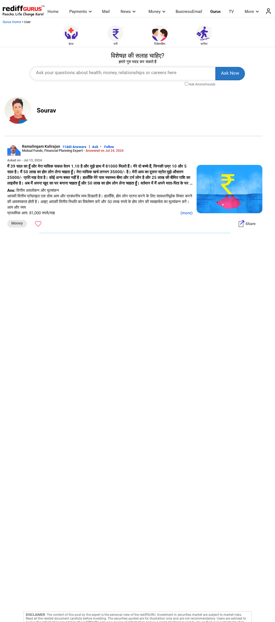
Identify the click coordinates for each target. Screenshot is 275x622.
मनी (115, 44)
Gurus (215, 11)
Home (53, 11)
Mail (106, 11)
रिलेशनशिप (159, 44)
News (126, 11)
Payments (78, 11)
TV (231, 11)
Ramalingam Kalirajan (41, 146)
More (249, 11)
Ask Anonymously (202, 84)
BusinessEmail (189, 11)
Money (155, 11)
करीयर (204, 44)
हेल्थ (71, 44)
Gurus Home (12, 22)
